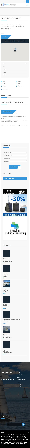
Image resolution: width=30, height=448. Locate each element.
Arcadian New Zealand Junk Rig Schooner (7, 336)
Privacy (18, 382)
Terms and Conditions (21, 379)
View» (4, 262)
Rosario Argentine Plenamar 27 (6, 305)
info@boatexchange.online (8, 379)
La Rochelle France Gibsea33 (5, 275)
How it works (19, 374)
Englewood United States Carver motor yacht (7, 351)
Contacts (19, 384)
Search (18, 377)
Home (18, 372)
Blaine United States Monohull (6, 290)
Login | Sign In (20, 386)
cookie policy (13, 440)
